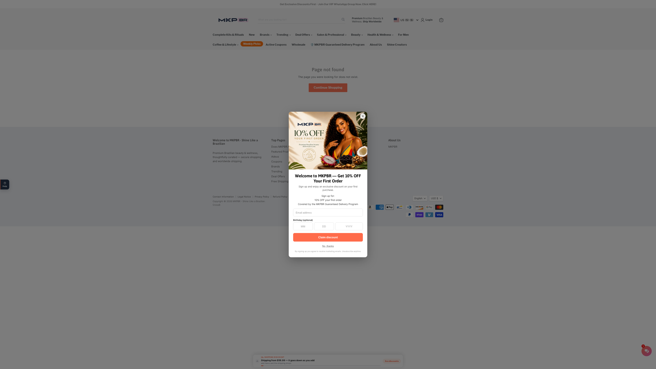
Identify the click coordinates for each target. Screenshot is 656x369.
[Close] (363, 116)
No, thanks (328, 246)
